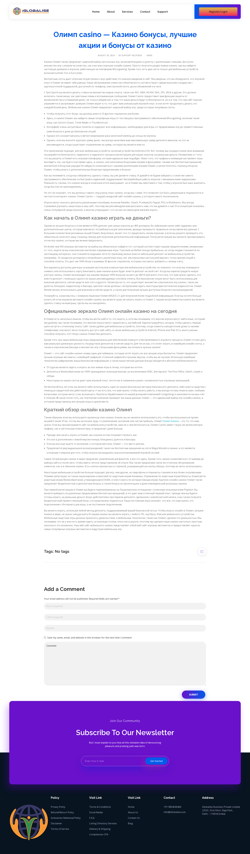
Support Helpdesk (132, 55)
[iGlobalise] (31, 11)
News (149, 55)
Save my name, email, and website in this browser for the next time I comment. (89, 637)
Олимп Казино (170, 421)
